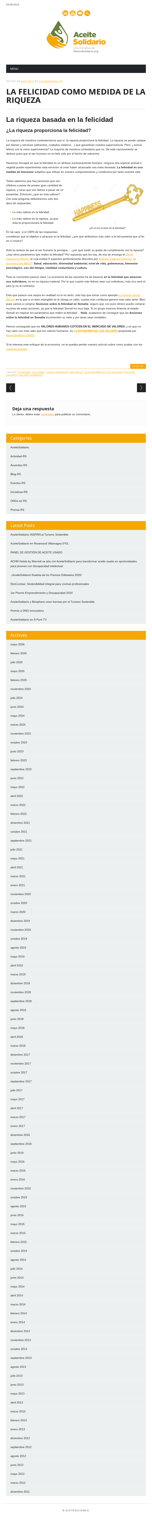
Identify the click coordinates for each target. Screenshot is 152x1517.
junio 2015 (17, 1215)
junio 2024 (17, 706)
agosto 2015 (18, 1206)
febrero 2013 (18, 1420)
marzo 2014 (18, 1304)
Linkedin (65, 13)
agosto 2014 (18, 1259)
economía (23, 372)
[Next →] (141, 387)
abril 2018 (16, 1036)
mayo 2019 (17, 956)
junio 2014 (17, 1277)
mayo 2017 (17, 1099)
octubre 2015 (18, 1197)
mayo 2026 (17, 644)
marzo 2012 (18, 1482)
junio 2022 (17, 778)
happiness (76, 372)
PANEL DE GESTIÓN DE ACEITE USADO (36, 552)
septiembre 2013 (21, 1357)
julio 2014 (16, 1268)
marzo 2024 (18, 724)
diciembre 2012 (20, 1438)
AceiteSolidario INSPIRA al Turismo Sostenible (39, 534)
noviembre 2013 (20, 1340)
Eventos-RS (17, 483)
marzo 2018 (18, 1045)
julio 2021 (16, 849)
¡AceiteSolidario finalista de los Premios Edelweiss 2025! (46, 575)
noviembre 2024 (20, 689)
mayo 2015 (17, 1224)
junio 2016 (17, 1152)
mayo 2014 (17, 1286)
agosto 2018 (18, 1010)
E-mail (80, 13)
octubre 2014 (18, 1250)
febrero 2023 (18, 760)
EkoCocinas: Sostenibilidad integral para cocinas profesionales (49, 583)
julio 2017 (16, 1090)
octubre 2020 (18, 903)
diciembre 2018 (20, 983)
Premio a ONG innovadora (27, 610)
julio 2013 (16, 1375)
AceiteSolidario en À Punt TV (28, 619)
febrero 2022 (18, 813)
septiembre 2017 (21, 1081)
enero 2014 (17, 1322)
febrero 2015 (18, 1241)
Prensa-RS (17, 509)
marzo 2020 (18, 911)
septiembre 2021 (21, 840)
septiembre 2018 (21, 1001)
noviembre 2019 (20, 929)
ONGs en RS (18, 500)
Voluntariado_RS (51, 81)
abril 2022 (16, 796)
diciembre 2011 (20, 1491)
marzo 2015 (18, 1233)
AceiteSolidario (19, 447)
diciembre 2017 (20, 1054)
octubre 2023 (18, 742)
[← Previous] (10, 387)
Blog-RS (138, 366)
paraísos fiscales (16, 349)
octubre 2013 (18, 1349)
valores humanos (31, 374)
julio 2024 (16, 697)
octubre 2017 (18, 1072)
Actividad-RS (18, 456)
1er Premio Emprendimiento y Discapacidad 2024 (41, 592)
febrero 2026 (18, 653)
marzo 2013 (18, 1411)
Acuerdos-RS (18, 465)
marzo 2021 (18, 876)
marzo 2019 (18, 974)
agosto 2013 (18, 1366)
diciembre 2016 (20, 1134)
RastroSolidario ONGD (20, 335)
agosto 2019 (18, 947)
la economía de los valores (103, 372)
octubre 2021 (18, 831)
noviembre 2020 (20, 894)
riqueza (129, 372)
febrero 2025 (18, 680)
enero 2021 (17, 885)
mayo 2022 (17, 787)
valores (11, 374)
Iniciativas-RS (19, 492)
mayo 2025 (17, 671)
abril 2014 (16, 1295)
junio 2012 (17, 1464)
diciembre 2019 (20, 920)
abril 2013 (16, 1402)
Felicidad (38, 372)
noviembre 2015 (20, 1188)
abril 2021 (16, 867)
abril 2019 (16, 965)
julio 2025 (16, 662)
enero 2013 (17, 1429)
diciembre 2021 (20, 822)
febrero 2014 (18, 1313)
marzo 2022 (18, 804)
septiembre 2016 (21, 1143)
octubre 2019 (18, 938)
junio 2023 (17, 751)
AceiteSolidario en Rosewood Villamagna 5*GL (39, 543)
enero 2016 (17, 1179)
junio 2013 (17, 1384)
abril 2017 (16, 1108)
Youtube (73, 13)
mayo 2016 (17, 1161)
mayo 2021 (17, 858)
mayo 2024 (17, 715)
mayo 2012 (17, 1473)
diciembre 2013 (20, 1331)
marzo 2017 (18, 1117)
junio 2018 (17, 1019)
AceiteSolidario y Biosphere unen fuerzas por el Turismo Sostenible (52, 601)
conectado (47, 414)
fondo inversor (57, 372)
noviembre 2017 (20, 1063)
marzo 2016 (18, 1170)
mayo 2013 (17, 1393)
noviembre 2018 (20, 992)
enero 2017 (17, 1126)
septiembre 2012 (21, 1447)
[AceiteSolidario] (76, 51)
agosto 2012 (18, 1456)
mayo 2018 (17, 1027)
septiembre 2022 (21, 769)
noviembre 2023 (20, 733)
